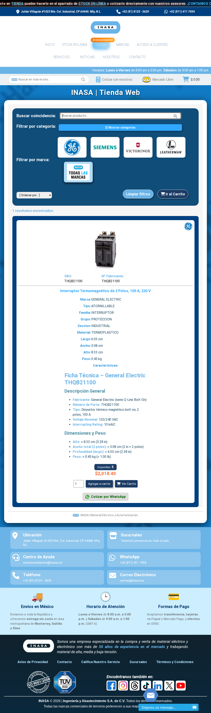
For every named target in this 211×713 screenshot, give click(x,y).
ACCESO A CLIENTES (152, 45)
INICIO (50, 45)
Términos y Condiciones (174, 662)
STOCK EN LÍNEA (75, 4)
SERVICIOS (61, 57)
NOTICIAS (87, 57)
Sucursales (138, 662)
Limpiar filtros (138, 194)
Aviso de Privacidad (33, 662)
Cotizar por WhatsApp (108, 497)
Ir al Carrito (175, 194)
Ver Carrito (128, 483)
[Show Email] (194, 707)
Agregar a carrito (99, 483)
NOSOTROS (111, 57)
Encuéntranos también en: (130, 676)
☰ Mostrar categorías (120, 127)
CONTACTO (137, 57)
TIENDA (101, 44)
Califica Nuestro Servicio (100, 662)
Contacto (64, 662)
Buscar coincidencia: (36, 115)
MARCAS (122, 45)
